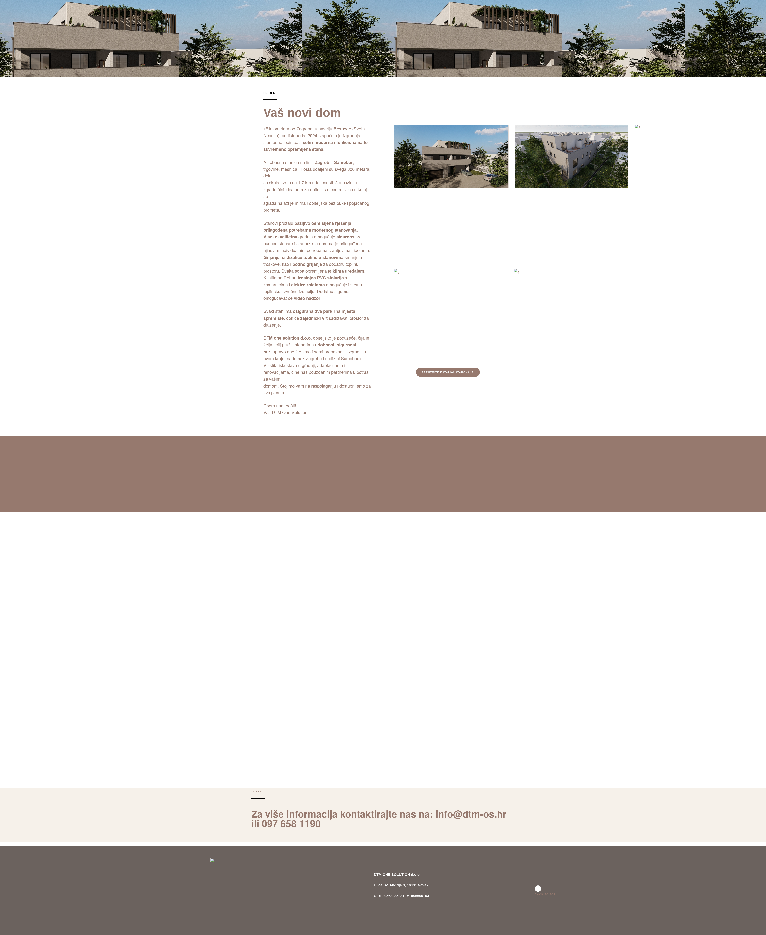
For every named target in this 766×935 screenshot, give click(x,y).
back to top (545, 894)
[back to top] (538, 888)
